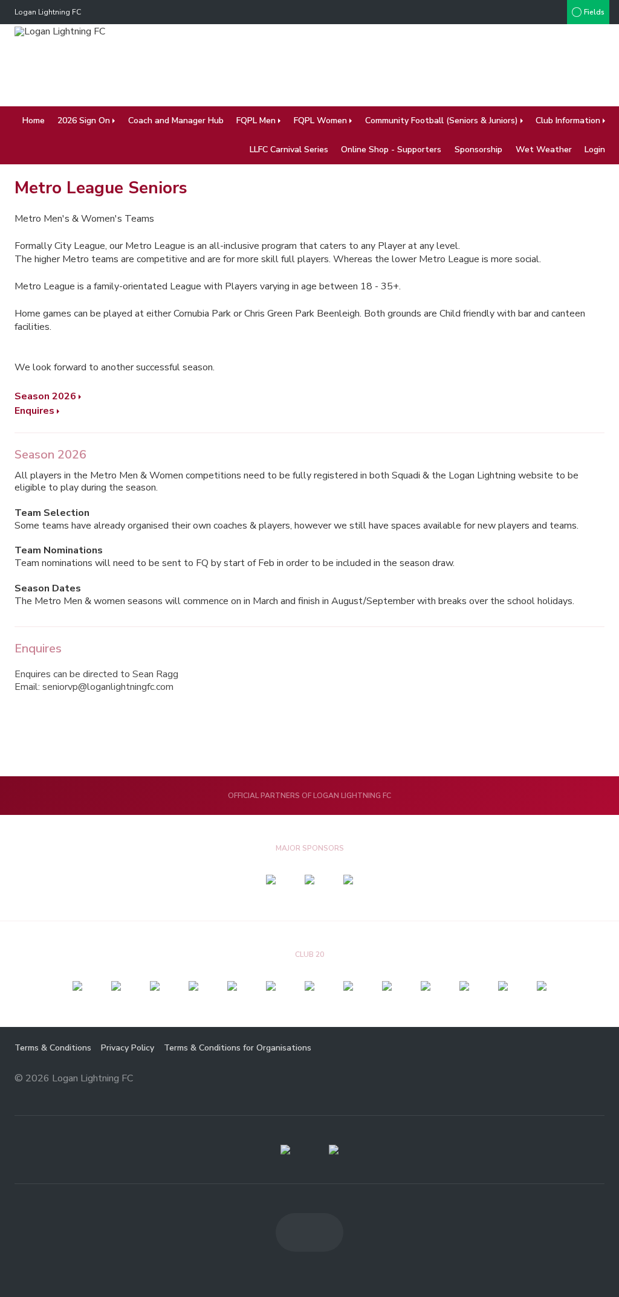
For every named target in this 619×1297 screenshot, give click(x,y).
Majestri (561, 1079)
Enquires (34, 410)
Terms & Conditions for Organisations (237, 1048)
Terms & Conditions (53, 1048)
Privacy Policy (127, 1048)
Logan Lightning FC (48, 12)
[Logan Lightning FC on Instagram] (555, 12)
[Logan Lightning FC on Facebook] (531, 12)
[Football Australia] (334, 1149)
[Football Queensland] (285, 1149)
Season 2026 (45, 396)
